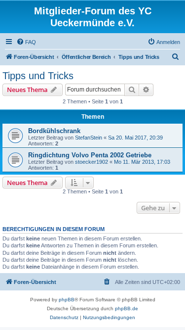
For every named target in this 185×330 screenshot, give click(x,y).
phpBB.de (126, 308)
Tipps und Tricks (38, 75)
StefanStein (88, 138)
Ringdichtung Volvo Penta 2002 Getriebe (89, 155)
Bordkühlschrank (54, 131)
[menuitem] (26, 42)
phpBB (66, 299)
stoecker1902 (91, 162)
